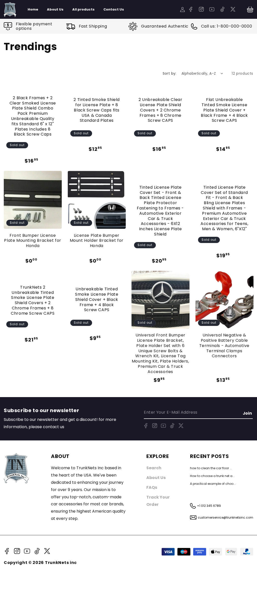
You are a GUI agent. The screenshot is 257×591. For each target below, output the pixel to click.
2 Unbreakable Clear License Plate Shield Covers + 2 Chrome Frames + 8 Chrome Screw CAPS (160, 110)
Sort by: (169, 73)
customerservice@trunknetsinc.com (225, 517)
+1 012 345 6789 (209, 506)
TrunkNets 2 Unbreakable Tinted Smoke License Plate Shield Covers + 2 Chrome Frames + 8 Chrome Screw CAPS (32, 300)
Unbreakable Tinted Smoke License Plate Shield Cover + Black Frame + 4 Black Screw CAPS (96, 300)
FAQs (151, 487)
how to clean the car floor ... (211, 468)
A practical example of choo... (213, 484)
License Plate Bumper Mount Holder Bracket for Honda (96, 241)
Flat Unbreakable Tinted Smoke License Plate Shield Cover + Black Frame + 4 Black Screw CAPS (224, 110)
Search (153, 468)
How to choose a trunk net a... (212, 476)
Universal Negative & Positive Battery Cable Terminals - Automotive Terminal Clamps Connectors (224, 346)
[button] (250, 9)
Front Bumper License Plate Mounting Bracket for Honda (32, 241)
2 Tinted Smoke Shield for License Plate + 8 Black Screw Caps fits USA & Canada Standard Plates (97, 110)
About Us (156, 478)
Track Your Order (158, 500)
